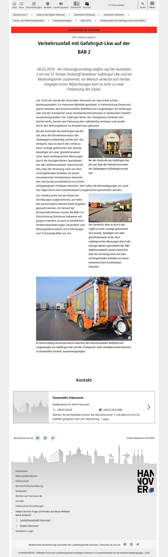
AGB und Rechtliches (26, 476)
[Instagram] (45, 438)
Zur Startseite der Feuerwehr (84, 30)
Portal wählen (117, 5)
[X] (53, 438)
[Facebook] (38, 438)
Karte (21, 7)
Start (14, 7)
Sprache (47, 7)
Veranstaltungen (34, 7)
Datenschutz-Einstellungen (29, 506)
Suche (142, 7)
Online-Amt (75, 7)
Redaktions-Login (24, 531)
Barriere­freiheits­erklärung (29, 486)
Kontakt (19, 501)
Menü (152, 7)
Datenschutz (22, 481)
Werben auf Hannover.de (28, 496)
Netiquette (21, 491)
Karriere (87, 7)
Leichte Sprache (60, 7)
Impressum (21, 471)
